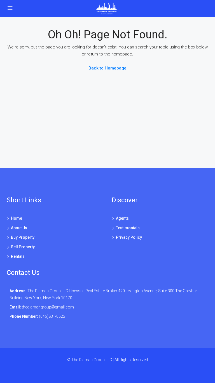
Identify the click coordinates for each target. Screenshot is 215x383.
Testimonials (128, 228)
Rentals (18, 256)
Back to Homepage (107, 68)
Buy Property (22, 237)
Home (16, 218)
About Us (19, 228)
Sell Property (23, 247)
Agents (122, 218)
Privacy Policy (129, 237)
